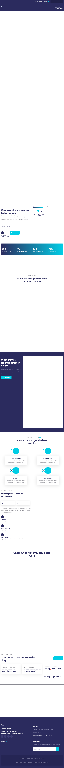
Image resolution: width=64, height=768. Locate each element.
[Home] (3, 7)
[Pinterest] (60, 1)
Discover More (14, 232)
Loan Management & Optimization (7, 640)
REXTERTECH (45, 762)
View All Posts (58, 658)
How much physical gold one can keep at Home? (32, 670)
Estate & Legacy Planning (6, 568)
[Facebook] (53, 1)
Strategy (4, 571)
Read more (8, 81)
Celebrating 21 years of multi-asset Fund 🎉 (52, 669)
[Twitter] (55, 1)
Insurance (4, 593)
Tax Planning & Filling (7, 591)
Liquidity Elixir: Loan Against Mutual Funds (9, 670)
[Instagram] (5, 736)
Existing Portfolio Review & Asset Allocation (6, 615)
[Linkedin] (2, 736)
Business (4, 642)
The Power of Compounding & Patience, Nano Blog (52, 677)
